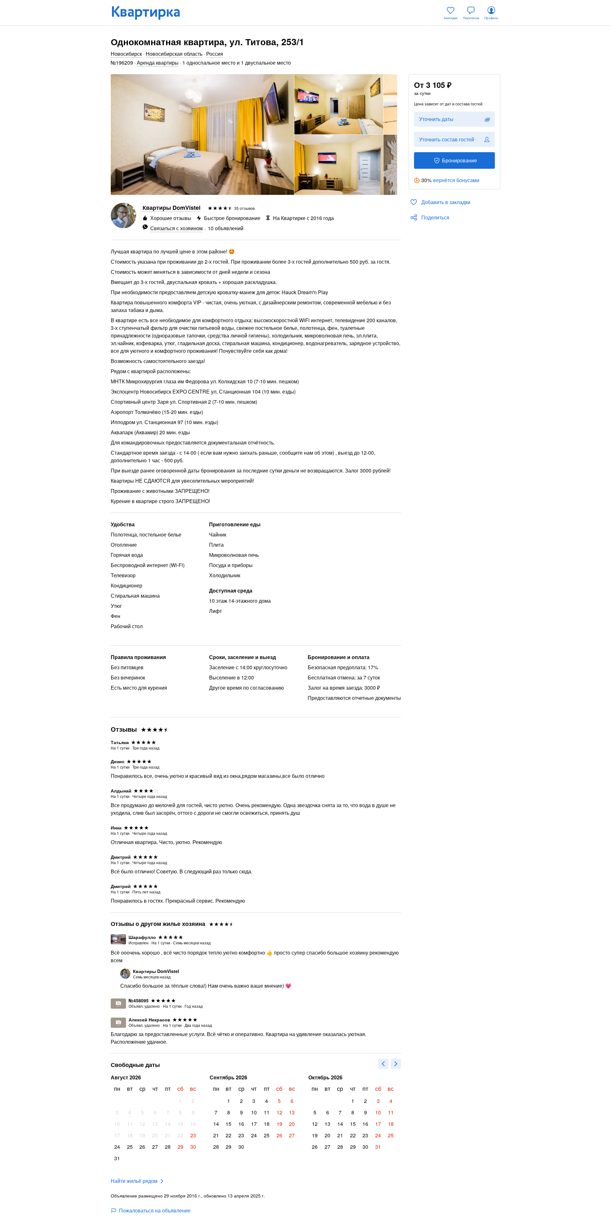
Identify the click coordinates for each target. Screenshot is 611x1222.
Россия (214, 53)
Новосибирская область (174, 53)
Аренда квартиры (158, 62)
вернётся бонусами (456, 180)
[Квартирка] (150, 13)
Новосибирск (126, 53)
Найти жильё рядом (134, 1180)
